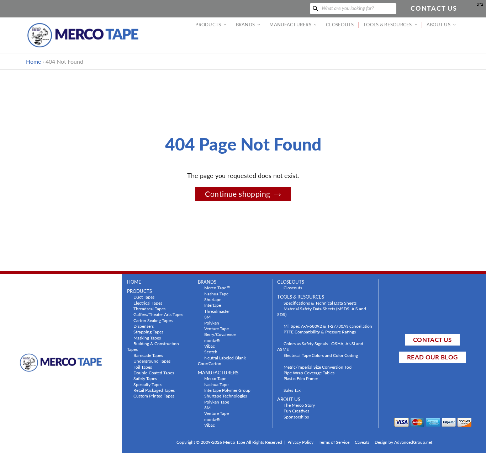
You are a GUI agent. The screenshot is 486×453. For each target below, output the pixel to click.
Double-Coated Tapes (153, 372)
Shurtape (212, 299)
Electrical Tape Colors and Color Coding (321, 355)
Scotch (210, 351)
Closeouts (293, 287)
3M (207, 316)
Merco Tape (215, 378)
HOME (134, 282)
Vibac (209, 345)
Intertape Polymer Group (227, 390)
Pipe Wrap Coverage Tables (309, 372)
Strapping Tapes (148, 331)
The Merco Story (299, 404)
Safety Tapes (145, 378)
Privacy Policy (300, 442)
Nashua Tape (216, 293)
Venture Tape (216, 328)
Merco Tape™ (217, 287)
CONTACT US (432, 339)
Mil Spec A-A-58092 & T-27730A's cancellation (328, 325)
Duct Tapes (143, 296)
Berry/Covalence (220, 334)
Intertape (212, 304)
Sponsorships (296, 416)
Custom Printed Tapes (153, 395)
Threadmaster (217, 311)
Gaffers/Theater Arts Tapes (158, 314)
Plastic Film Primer (301, 378)
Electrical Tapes (147, 302)
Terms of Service (334, 442)
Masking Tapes (147, 337)
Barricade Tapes (148, 355)
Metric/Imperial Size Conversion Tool (318, 366)
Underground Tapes (151, 360)
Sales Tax (292, 390)
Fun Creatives (296, 410)
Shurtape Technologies (225, 395)
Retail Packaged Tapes (154, 390)
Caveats (362, 442)
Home (33, 61)
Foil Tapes (142, 366)
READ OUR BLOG (432, 357)
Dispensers (143, 325)
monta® (212, 340)
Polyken (211, 322)
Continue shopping (237, 193)
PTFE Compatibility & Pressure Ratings (320, 331)
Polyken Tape (216, 401)
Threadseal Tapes (149, 308)
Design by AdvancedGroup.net (403, 442)
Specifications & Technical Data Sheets (320, 302)
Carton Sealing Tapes (153, 320)
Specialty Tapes (147, 384)
